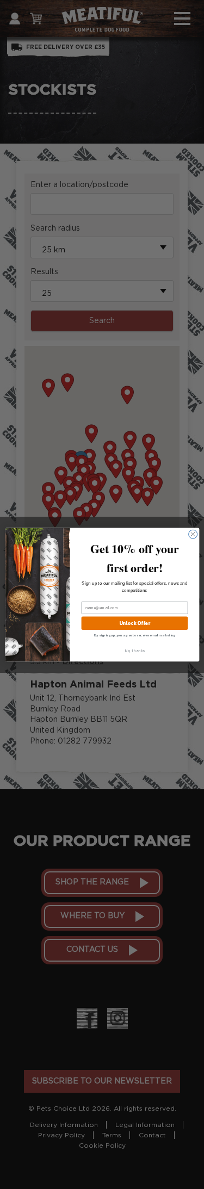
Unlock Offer (134, 623)
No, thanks (135, 650)
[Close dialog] (192, 534)
